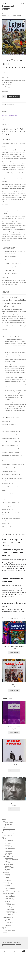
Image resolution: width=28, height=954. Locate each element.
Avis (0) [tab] (3, 119)
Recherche (14, 951)
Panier (21, 950)
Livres (8, 14)
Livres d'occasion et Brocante (8, 6)
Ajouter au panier (13, 96)
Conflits (17, 14)
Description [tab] (4, 111)
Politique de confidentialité (8, 944)
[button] (24, 21)
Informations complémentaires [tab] (9, 115)
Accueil (4, 14)
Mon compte (4, 951)
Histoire (13, 14)
